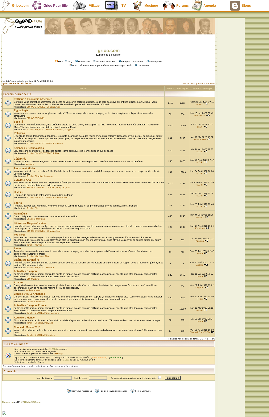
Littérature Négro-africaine (30, 223)
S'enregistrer (155, 61)
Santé (17, 248)
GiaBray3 (58, 354)
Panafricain (199, 115)
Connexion (143, 65)
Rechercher (84, 61)
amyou (199, 310)
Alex (58, 107)
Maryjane (69, 129)
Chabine (51, 107)
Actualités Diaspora (26, 271)
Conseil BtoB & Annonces (29, 293)
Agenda (209, 5)
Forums (182, 5)
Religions (19, 133)
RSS (60, 61)
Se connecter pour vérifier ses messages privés (107, 65)
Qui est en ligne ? (16, 344)
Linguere (199, 287)
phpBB (16, 402)
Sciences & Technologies (29, 148)
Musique (151, 5)
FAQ (70, 61)
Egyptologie (21, 110)
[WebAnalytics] (6, 415)
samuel (199, 104)
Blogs (246, 5)
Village (94, 5)
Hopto (200, 253)
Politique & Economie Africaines (33, 99)
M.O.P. (199, 151)
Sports (18, 202)
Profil (74, 65)
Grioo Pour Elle (56, 5)
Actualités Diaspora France (30, 305)
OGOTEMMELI (38, 107)
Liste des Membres (106, 61)
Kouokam (199, 228)
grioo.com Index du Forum (17, 83)
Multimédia (20, 213)
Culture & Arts (22, 179)
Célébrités (20, 158)
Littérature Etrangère (26, 259)
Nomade (200, 217)
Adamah (200, 241)
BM (28, 107)
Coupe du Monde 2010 (27, 327)
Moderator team (33, 290)
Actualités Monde (24, 317)
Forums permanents (17, 94)
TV (123, 5)
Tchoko (30, 129)
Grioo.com (20, 5)
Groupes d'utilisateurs (132, 61)
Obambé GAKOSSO (200, 332)
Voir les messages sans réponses (198, 83)
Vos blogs (19, 234)
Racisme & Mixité (24, 168)
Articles (18, 282)
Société (18, 121)
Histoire (18, 192)
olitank (200, 127)
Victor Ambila (200, 139)
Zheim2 (199, 265)
